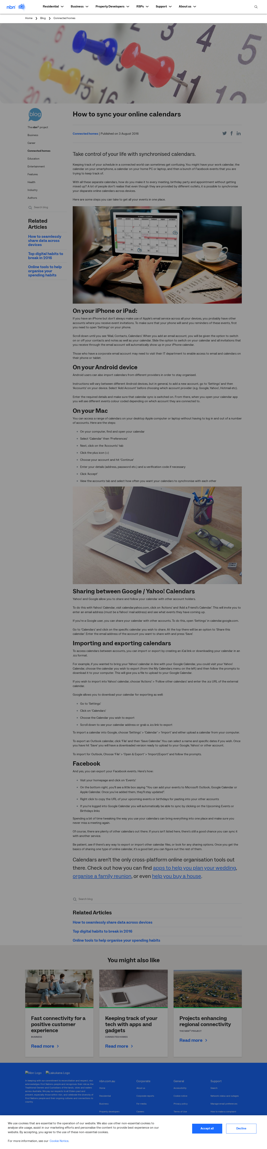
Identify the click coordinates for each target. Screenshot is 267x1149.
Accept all (207, 1128)
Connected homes (64, 18)
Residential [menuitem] (51, 6)
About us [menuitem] (185, 6)
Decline (241, 1128)
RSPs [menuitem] (140, 6)
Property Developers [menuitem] (110, 6)
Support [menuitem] (161, 6)
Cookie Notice (59, 1141)
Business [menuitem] (77, 6)
